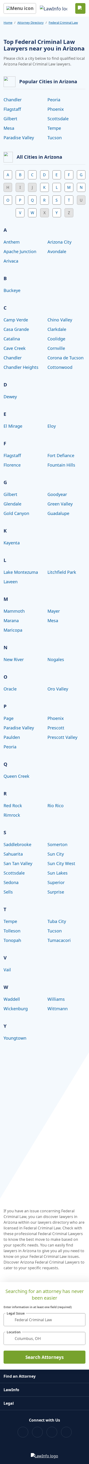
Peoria (53, 99)
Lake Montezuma (21, 572)
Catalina (12, 338)
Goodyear (57, 494)
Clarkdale (56, 329)
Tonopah (12, 940)
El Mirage (13, 426)
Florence (12, 465)
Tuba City (56, 921)
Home (8, 22)
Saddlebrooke (17, 844)
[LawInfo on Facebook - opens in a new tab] (23, 1432)
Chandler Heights (21, 367)
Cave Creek (15, 348)
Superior (56, 882)
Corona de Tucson (65, 357)
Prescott (55, 727)
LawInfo (11, 1389)
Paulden (12, 737)
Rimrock (12, 815)
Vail (7, 969)
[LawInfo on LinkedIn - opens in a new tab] (66, 1432)
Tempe (54, 128)
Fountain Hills (61, 465)
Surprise (55, 892)
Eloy (51, 426)
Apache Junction (20, 251)
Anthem (12, 242)
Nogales (55, 659)
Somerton (57, 844)
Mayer (53, 611)
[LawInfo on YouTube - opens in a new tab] (52, 1432)
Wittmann (57, 1008)
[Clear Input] (80, 1320)
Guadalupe (58, 513)
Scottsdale (58, 118)
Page (9, 718)
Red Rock (13, 805)
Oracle (10, 688)
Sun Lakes (57, 873)
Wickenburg (16, 1008)
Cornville (56, 348)
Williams (56, 999)
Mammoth (14, 611)
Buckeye (12, 290)
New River (14, 659)
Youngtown (15, 1038)
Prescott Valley (62, 737)
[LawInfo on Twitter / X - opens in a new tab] (37, 1432)
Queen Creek (16, 776)
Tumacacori (59, 940)
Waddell (12, 999)
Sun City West (61, 863)
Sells (8, 892)
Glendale (12, 503)
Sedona (11, 882)
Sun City (55, 854)
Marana (11, 620)
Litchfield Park (61, 572)
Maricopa (13, 630)
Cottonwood (59, 367)
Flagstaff (12, 109)
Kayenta (12, 542)
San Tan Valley (18, 863)
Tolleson (12, 930)
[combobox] (44, 1319)
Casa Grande (16, 329)
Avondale (56, 251)
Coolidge (56, 338)
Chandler (13, 99)
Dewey (10, 396)
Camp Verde (16, 319)
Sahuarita (13, 854)
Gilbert (10, 118)
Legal (9, 1403)
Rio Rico (55, 805)
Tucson (54, 137)
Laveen (11, 581)
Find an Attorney (20, 1376)
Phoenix (55, 109)
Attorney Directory (30, 22)
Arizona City (59, 242)
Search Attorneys (44, 1357)
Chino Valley (59, 319)
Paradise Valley (19, 137)
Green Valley (60, 503)
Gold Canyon (16, 513)
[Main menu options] (20, 8)
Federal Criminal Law (63, 22)
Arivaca (11, 261)
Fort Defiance (60, 455)
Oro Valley (57, 688)
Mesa (9, 128)
